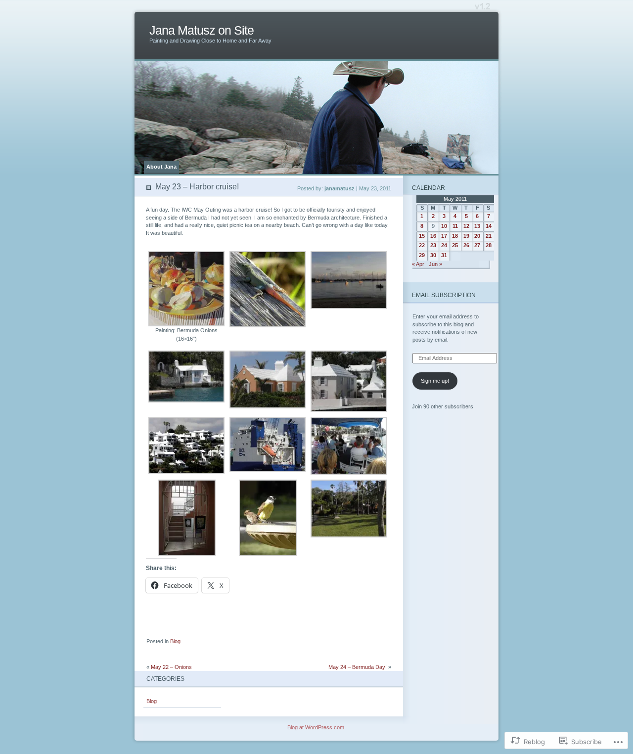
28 (489, 245)
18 (455, 236)
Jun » (435, 264)
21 (489, 236)
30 (433, 255)
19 (466, 236)
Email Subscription (444, 295)
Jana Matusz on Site (201, 30)
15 (422, 236)
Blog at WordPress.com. (316, 727)
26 (466, 245)
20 (477, 236)
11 (455, 226)
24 (444, 245)
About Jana (161, 167)
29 (422, 255)
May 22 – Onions (171, 667)
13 (477, 226)
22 (422, 245)
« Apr (418, 264)
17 (444, 236)
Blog (175, 641)
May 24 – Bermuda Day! (357, 667)
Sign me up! (435, 381)
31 (444, 255)
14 (489, 226)
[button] (186, 298)
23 (433, 245)
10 (444, 226)
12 (466, 226)
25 (455, 245)
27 (477, 245)
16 (433, 236)
